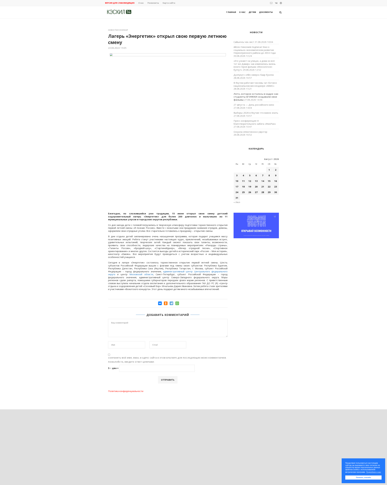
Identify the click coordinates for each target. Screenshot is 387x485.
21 (262, 186)
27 (256, 192)
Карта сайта (169, 3)
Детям (252, 12)
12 (249, 180)
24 (237, 192)
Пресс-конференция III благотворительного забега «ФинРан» (255, 122)
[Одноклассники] (165, 303)
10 (237, 180)
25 (243, 192)
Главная (231, 12)
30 (275, 192)
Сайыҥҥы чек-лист (244, 41)
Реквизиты (153, 3)
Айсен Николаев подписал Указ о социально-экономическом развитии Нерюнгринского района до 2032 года (255, 49)
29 (269, 192)
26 (249, 192)
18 (243, 186)
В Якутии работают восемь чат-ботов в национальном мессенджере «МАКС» (255, 84)
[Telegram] (171, 303)
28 (262, 192)
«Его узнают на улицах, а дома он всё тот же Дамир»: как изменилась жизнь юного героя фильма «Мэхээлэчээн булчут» (255, 65)
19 (249, 186)
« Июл (237, 202)
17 (237, 186)
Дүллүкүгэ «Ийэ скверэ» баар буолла (254, 74)
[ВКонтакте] (160, 303)
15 (269, 180)
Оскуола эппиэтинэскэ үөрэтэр (250, 131)
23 (275, 186)
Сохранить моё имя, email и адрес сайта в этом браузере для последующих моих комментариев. (167, 358)
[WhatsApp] (177, 303)
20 (256, 186)
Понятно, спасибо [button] (363, 477)
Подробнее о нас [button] (373, 472)
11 (243, 180)
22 (269, 186)
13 (256, 180)
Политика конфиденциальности (125, 391)
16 (275, 180)
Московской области (141, 274)
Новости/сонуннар (118, 30)
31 (237, 197)
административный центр (178, 271)
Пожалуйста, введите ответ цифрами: (131, 362)
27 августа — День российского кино (254, 104)
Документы (266, 12)
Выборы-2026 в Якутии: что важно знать (256, 112)
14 (262, 180)
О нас (141, 3)
